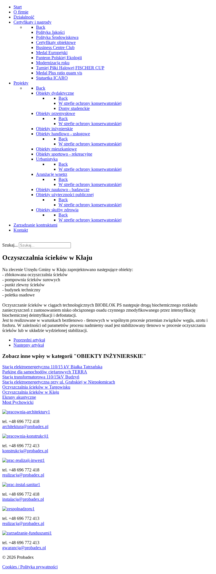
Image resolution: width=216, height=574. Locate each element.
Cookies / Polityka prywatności (30, 566)
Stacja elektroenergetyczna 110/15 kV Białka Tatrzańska (52, 366)
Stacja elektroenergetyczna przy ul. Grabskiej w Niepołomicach (58, 382)
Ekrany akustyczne (19, 397)
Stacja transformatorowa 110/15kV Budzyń (40, 376)
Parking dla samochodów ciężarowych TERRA (44, 371)
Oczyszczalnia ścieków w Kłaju (30, 392)
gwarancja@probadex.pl (24, 547)
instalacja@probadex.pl (23, 499)
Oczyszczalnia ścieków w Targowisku (36, 387)
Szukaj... (10, 245)
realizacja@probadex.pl (23, 475)
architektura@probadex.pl (25, 426)
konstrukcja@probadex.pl (25, 450)
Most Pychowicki (17, 402)
